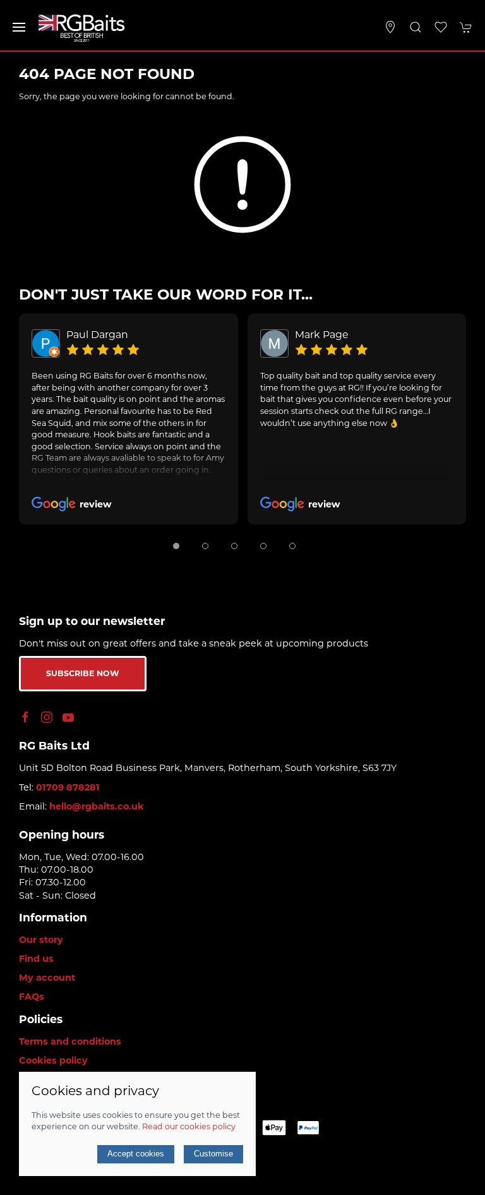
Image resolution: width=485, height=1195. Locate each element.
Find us (36, 958)
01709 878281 (68, 787)
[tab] (176, 546)
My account (47, 977)
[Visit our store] (390, 27)
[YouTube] (68, 717)
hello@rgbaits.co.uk (96, 806)
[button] (19, 27)
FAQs (31, 996)
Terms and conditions (70, 1041)
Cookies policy (53, 1060)
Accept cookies (135, 1153)
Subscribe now (82, 673)
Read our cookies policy (189, 1126)
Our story (41, 939)
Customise (213, 1153)
